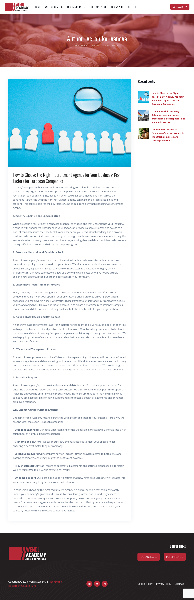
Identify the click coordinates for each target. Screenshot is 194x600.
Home (37, 7)
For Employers (98, 7)
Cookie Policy (144, 583)
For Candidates (76, 7)
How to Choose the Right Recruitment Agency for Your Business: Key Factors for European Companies (66, 177)
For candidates (148, 556)
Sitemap (179, 583)
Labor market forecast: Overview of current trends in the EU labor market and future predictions (168, 135)
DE (136, 7)
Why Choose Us (54, 7)
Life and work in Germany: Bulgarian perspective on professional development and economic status (168, 117)
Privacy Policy (163, 583)
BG (129, 7)
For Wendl (117, 7)
